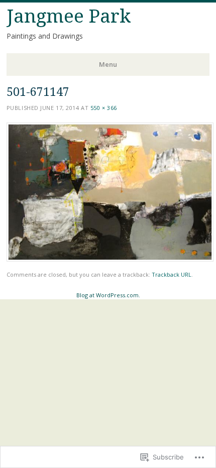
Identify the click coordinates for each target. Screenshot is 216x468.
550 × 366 (103, 107)
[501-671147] (110, 259)
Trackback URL (171, 274)
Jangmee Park (69, 16)
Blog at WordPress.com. (108, 295)
